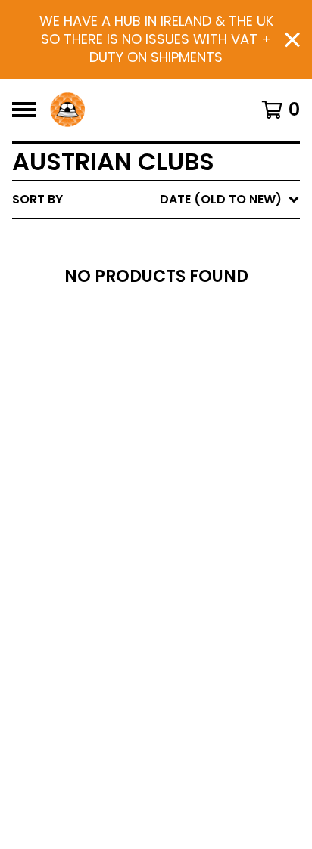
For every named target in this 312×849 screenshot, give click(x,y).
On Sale (153, 262)
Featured (159, 238)
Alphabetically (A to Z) (207, 311)
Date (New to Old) (190, 359)
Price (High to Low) (194, 432)
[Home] (67, 110)
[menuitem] (156, 199)
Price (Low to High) (194, 408)
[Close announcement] (292, 39)
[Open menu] (24, 110)
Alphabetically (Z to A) (207, 335)
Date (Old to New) (190, 383)
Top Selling (166, 287)
